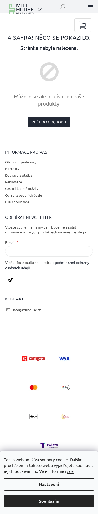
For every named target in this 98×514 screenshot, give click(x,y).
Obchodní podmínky (20, 162)
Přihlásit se (12, 281)
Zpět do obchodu (49, 122)
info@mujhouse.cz (27, 310)
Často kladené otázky (21, 188)
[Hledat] (62, 6)
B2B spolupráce (17, 202)
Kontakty (12, 168)
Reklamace (13, 182)
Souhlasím (49, 501)
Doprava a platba (18, 175)
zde (70, 471)
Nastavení (49, 484)
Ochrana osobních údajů (23, 195)
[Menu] (90, 6)
